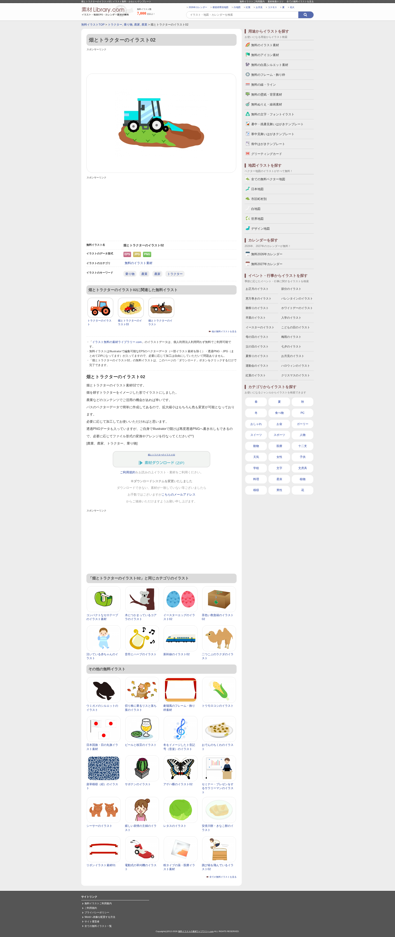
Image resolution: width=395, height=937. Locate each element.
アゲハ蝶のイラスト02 (178, 784)
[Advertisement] (161, 61)
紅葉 (248, 7)
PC (302, 412)
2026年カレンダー (198, 7)
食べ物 (279, 412)
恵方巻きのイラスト (259, 298)
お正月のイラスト (257, 288)
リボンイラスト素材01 (101, 865)
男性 (279, 490)
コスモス (272, 7)
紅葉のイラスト (256, 375)
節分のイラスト (291, 288)
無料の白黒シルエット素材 (269, 65)
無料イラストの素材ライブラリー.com (196, 931)
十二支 (302, 446)
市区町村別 (259, 199)
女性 (279, 457)
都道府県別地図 (220, 7)
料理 (256, 479)
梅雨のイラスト (291, 336)
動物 (256, 446)
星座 (279, 479)
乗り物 (128, 24)
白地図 (237, 7)
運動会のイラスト (257, 365)
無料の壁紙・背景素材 (266, 94)
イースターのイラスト (260, 327)
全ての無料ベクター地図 (268, 179)
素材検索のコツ (275, 1)
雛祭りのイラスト (257, 308)
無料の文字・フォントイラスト (272, 114)
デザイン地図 (260, 228)
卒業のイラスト (256, 317)
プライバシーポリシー (97, 912)
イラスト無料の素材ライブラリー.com (117, 342)
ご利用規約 (127, 472)
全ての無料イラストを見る (300, 1)
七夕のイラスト (291, 346)
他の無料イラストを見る (224, 331)
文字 (279, 468)
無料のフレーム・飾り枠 (268, 74)
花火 (292, 7)
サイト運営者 (92, 921)
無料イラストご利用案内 (252, 1)
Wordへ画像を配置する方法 (100, 917)
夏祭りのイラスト (257, 356)
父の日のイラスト (257, 346)
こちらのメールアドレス (178, 494)
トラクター (115, 24)
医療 (279, 446)
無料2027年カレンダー (266, 264)
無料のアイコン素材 (265, 55)
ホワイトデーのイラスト (297, 308)
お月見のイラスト (292, 356)
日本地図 (257, 189)
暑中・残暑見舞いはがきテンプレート (277, 124)
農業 (144, 24)
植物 (303, 479)
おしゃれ (256, 424)
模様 (256, 490)
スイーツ (256, 434)
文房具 (302, 468)
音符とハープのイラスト (141, 654)
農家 (137, 24)
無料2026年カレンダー (266, 254)
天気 (256, 457)
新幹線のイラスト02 (176, 654)
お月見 (259, 7)
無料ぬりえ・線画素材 (266, 104)
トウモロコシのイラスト (218, 705)
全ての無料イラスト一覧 (98, 926)
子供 (303, 457)
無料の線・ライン (263, 84)
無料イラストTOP (93, 24)
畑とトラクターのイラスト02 (161, 455)
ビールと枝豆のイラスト (141, 744)
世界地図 (257, 218)
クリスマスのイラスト (295, 375)
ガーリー (302, 424)
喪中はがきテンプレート (268, 144)
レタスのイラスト (174, 825)
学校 (256, 468)
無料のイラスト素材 (138, 263)
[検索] (306, 15)
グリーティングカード (266, 154)
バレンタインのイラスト (297, 298)
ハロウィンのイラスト (295, 365)
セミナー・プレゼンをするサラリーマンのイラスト (218, 788)
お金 (279, 424)
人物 (303, 434)
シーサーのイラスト (99, 825)
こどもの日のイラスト (295, 327)
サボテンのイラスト (138, 784)
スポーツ (279, 434)
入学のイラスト (291, 317)
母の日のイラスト (257, 336)
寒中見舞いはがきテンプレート (272, 134)
